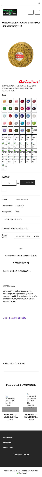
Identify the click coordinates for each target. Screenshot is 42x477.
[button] (21, 438)
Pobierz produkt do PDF (13, 219)
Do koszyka (30, 183)
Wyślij (36, 236)
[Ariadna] (29, 81)
